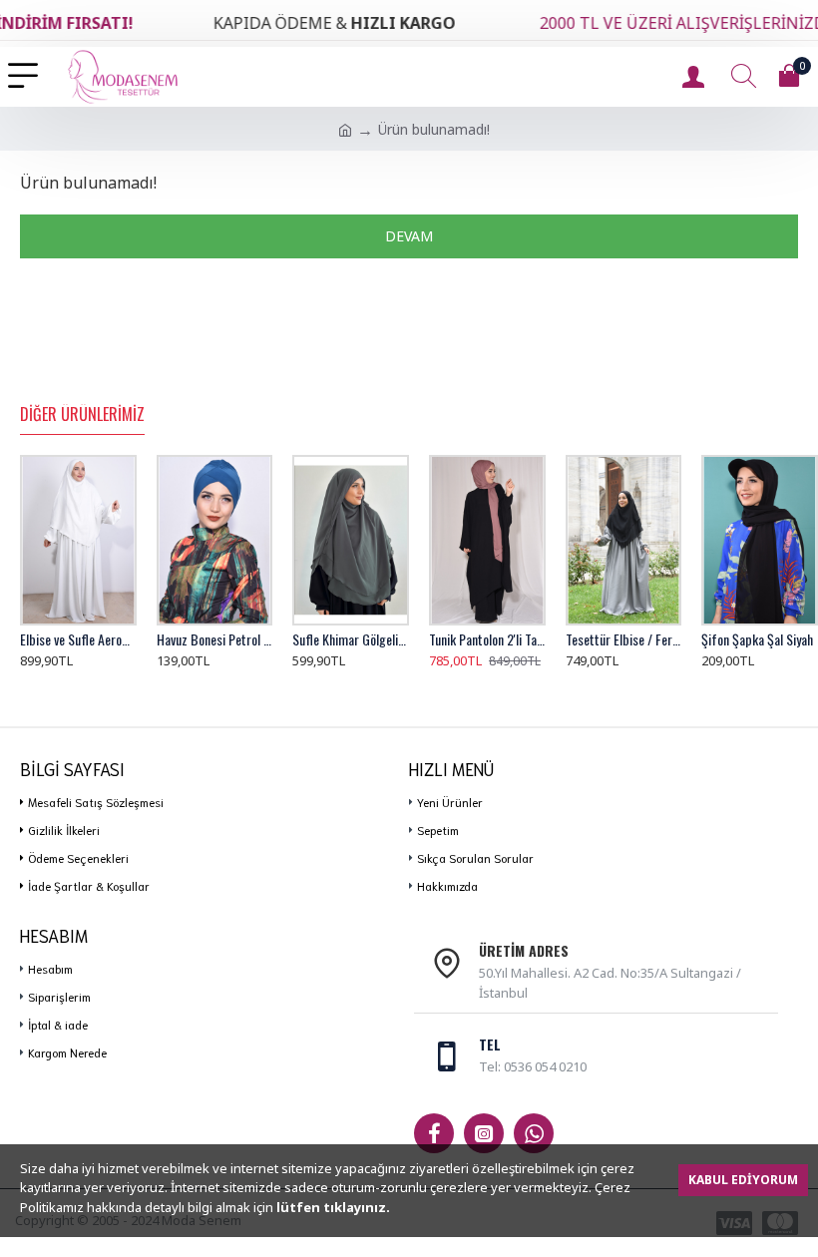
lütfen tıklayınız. (333, 1207)
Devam (409, 235)
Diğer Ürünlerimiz (82, 415)
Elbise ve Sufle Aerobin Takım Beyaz (78, 639)
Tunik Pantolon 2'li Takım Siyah (487, 639)
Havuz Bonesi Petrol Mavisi (215, 639)
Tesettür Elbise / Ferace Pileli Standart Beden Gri (624, 639)
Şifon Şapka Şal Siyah (757, 639)
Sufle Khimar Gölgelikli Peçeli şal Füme (350, 639)
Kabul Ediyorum (743, 1179)
